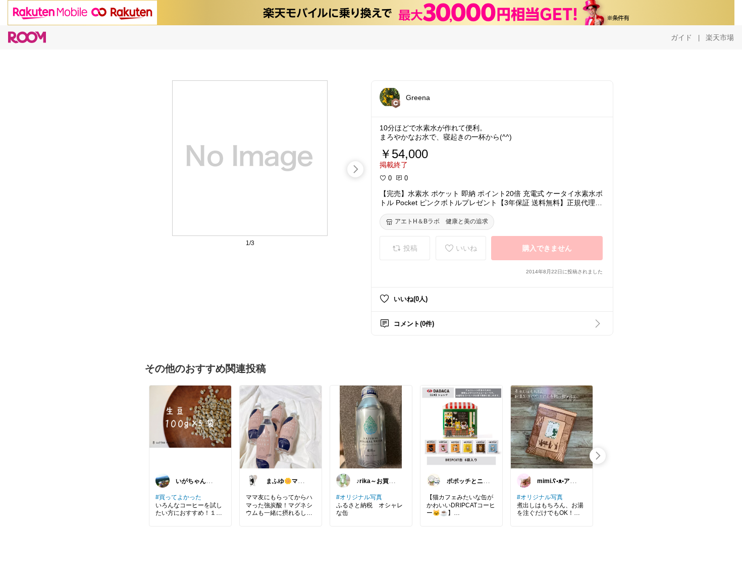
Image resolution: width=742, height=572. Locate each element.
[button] (390, 97)
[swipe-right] (355, 169)
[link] (190, 426)
